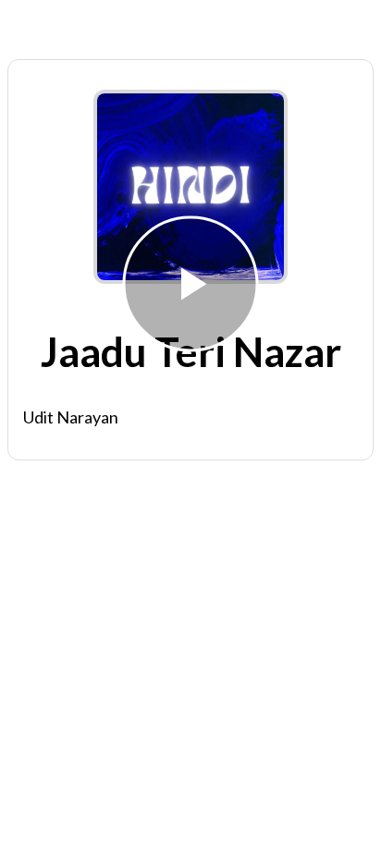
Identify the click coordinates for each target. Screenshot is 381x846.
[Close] (26, 26)
